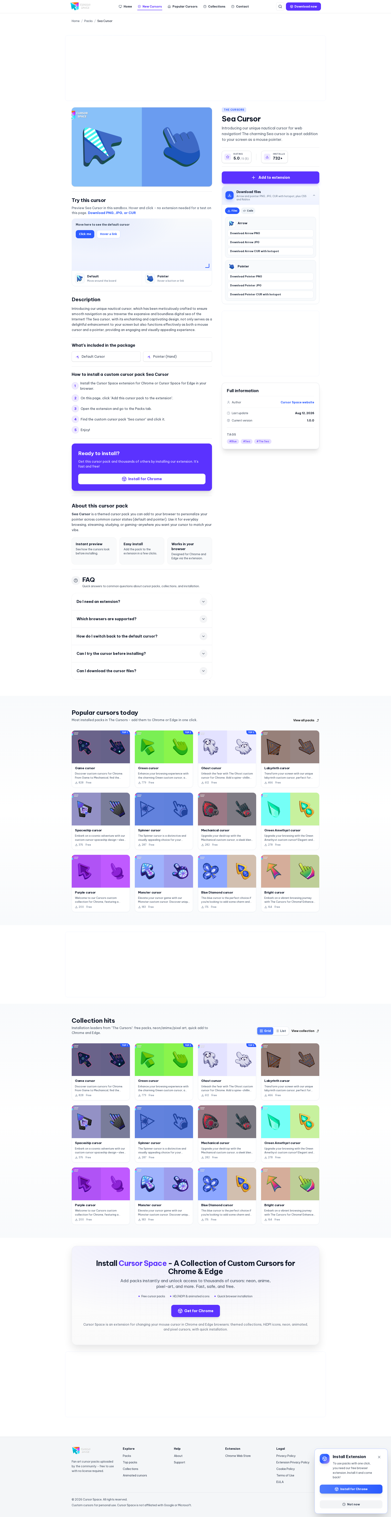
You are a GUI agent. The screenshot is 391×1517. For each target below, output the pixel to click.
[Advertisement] (191, 68)
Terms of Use (285, 1475)
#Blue (233, 441)
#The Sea (263, 441)
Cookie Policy (285, 1469)
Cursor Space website (297, 402)
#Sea (246, 441)
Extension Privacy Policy (293, 1462)
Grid (267, 1031)
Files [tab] (234, 210)
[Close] (379, 1457)
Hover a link (108, 234)
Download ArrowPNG (245, 233)
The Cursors (234, 109)
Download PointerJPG (245, 285)
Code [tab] (250, 210)
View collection (302, 1031)
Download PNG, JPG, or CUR (112, 213)
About (178, 1456)
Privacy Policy (286, 1456)
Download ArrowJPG (244, 242)
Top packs (130, 1462)
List (283, 1031)
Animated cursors (135, 1475)
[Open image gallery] (142, 146)
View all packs (303, 720)
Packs (88, 21)
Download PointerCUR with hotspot (255, 294)
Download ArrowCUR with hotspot (254, 251)
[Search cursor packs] (280, 6)
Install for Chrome (145, 479)
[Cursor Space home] (80, 6)
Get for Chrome (198, 1310)
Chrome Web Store (238, 1456)
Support (179, 1462)
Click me (85, 234)
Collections (130, 1469)
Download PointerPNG (246, 276)
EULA (280, 1482)
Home (76, 21)
